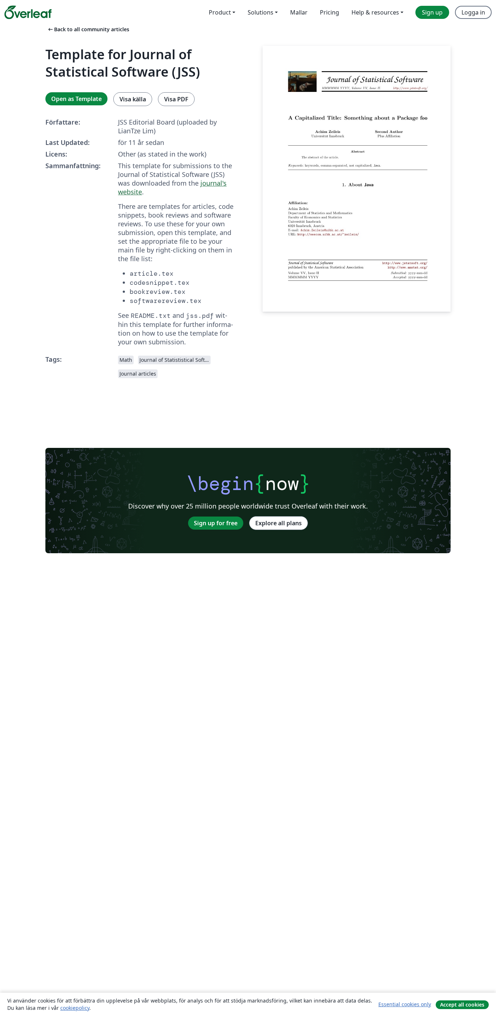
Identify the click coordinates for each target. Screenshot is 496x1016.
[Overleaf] (28, 12)
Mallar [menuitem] (299, 12)
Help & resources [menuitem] (375, 12)
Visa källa (132, 99)
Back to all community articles (88, 29)
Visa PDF (176, 99)
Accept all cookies (462, 1004)
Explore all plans (278, 523)
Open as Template (76, 99)
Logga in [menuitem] (473, 12)
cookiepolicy (74, 1007)
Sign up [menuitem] (432, 12)
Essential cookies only (404, 1004)
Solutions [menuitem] (260, 12)
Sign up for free (215, 523)
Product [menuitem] (220, 12)
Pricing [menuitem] (329, 12)
